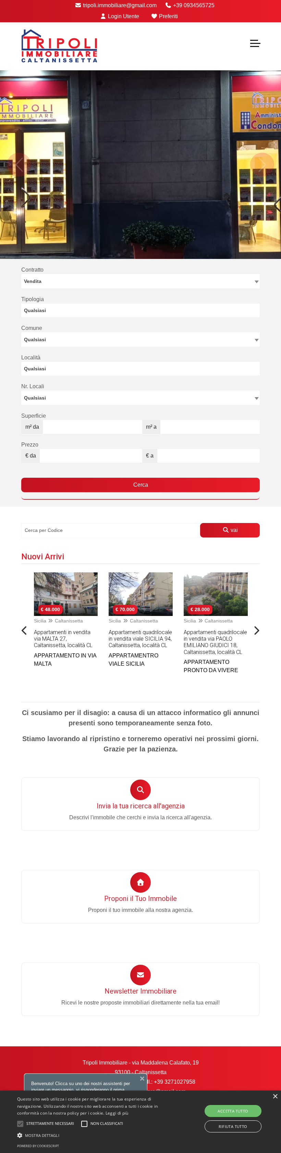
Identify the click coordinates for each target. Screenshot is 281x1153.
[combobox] (140, 281)
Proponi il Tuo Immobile (140, 898)
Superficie (33, 416)
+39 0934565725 (193, 5)
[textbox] (140, 339)
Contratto (32, 270)
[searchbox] (142, 312)
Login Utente (123, 16)
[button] (97, 1135)
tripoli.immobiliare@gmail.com (119, 5)
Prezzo (29, 445)
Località (30, 357)
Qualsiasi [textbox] (35, 398)
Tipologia (32, 299)
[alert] (140, 1122)
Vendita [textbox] (32, 281)
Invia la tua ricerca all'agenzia (141, 806)
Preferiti (168, 16)
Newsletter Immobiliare (140, 991)
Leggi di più (117, 1113)
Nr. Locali (32, 386)
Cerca (140, 485)
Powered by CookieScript (38, 1146)
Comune (31, 328)
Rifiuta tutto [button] (233, 1126)
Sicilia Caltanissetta (58, 620)
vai (233, 530)
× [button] (275, 1096)
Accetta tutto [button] (233, 1111)
